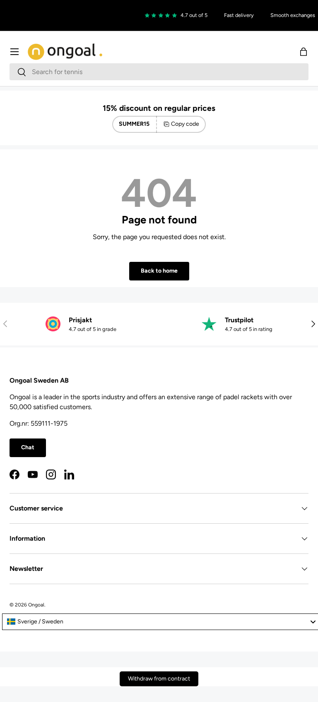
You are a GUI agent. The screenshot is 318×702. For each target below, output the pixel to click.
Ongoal (36, 605)
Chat (27, 447)
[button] (303, 52)
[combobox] (159, 71)
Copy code (185, 123)
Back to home (159, 270)
